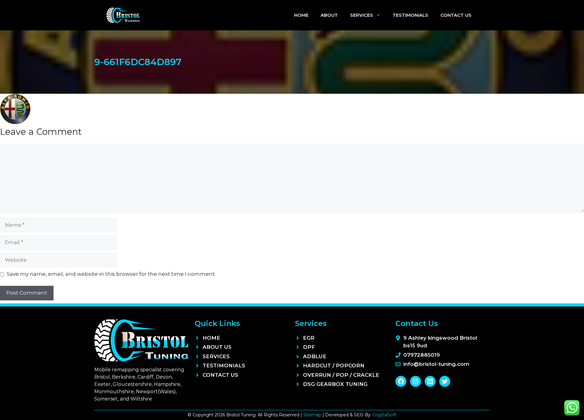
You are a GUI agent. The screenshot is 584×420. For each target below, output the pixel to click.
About (329, 15)
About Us (217, 347)
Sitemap (312, 415)
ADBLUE (314, 356)
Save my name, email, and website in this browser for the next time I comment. (111, 274)
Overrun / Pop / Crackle (341, 375)
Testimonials (410, 15)
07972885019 (421, 355)
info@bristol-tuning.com (436, 364)
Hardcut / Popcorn (333, 365)
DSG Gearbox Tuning (335, 384)
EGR (309, 338)
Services (361, 15)
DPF (309, 347)
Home (301, 15)
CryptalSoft (384, 415)
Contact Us (455, 15)
